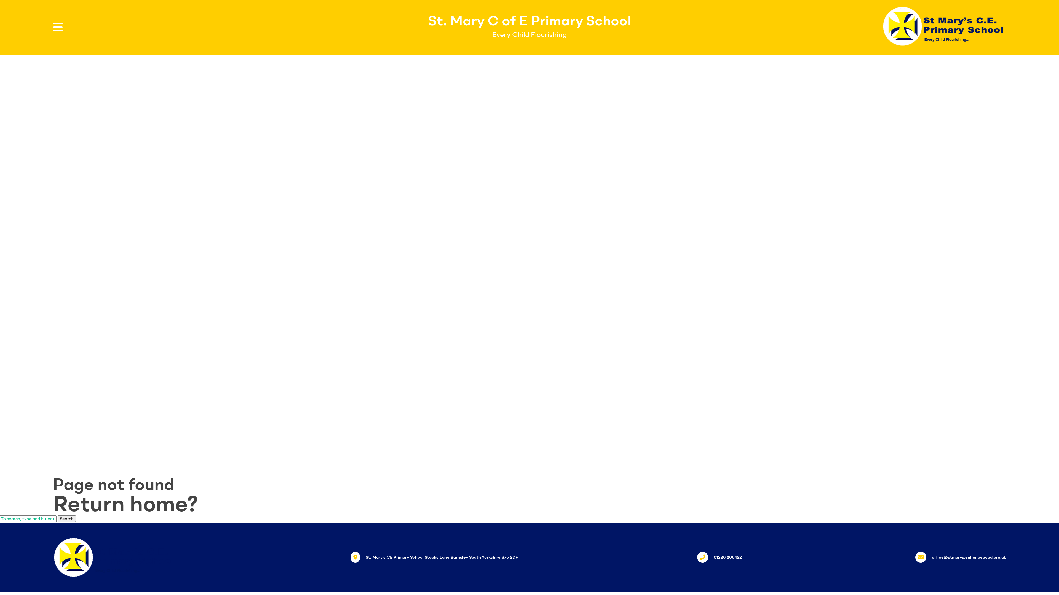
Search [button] (67, 518)
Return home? (125, 503)
